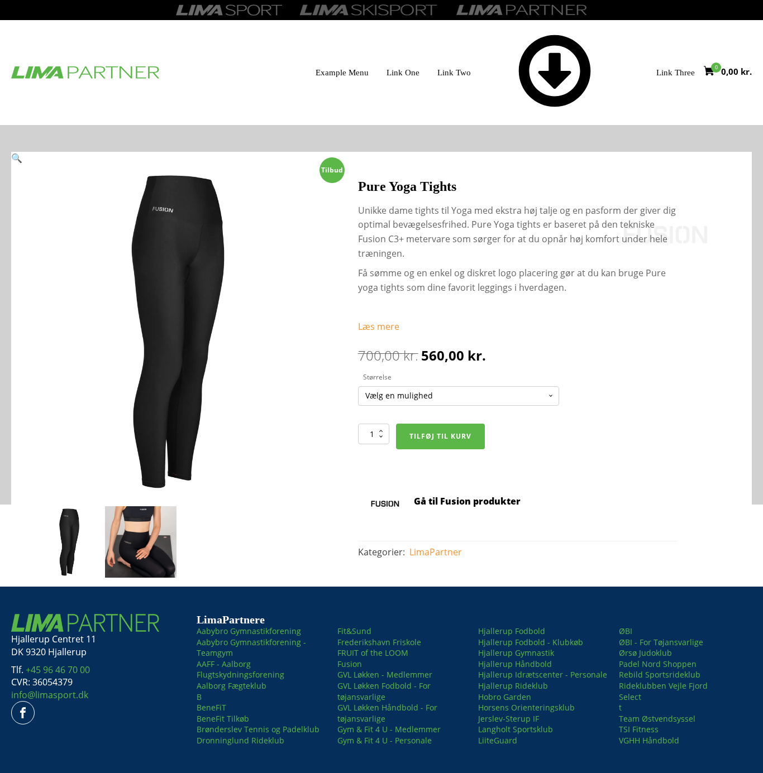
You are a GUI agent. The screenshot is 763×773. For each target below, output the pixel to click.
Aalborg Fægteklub (231, 685)
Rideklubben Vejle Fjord (663, 685)
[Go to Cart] (712, 72)
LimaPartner (435, 552)
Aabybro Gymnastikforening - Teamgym (251, 648)
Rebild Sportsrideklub (659, 674)
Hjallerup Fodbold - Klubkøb (530, 642)
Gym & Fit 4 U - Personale (384, 740)
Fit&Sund (354, 631)
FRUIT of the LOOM (372, 652)
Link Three (675, 72)
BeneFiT (211, 707)
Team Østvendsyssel (657, 718)
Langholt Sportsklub (515, 729)
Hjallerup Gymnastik (516, 652)
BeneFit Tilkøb (223, 718)
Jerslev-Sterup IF (508, 718)
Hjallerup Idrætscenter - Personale (542, 674)
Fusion (349, 664)
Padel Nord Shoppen (658, 664)
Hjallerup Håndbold (515, 664)
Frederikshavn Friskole (379, 642)
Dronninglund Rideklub (240, 740)
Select (630, 697)
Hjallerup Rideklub (513, 685)
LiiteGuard (497, 740)
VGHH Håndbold (649, 740)
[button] (16, 158)
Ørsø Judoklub (645, 652)
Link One (403, 72)
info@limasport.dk (49, 695)
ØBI (625, 631)
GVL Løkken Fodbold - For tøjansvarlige (384, 691)
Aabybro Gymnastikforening (249, 631)
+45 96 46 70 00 (58, 670)
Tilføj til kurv (440, 436)
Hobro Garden (504, 697)
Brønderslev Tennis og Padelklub (258, 729)
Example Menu (342, 72)
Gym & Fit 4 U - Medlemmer (389, 729)
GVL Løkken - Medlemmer (384, 674)
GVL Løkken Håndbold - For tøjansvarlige (387, 713)
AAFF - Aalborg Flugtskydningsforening (240, 669)
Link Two (454, 72)
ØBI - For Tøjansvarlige (661, 642)
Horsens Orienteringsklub (526, 707)
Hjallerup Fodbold (511, 631)
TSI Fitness (639, 729)
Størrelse (377, 377)
